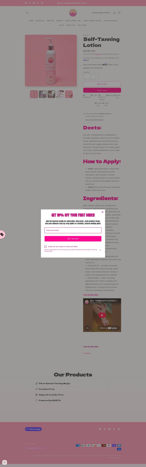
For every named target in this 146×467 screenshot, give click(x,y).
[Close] (102, 212)
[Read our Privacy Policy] (100, 250)
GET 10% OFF (73, 239)
